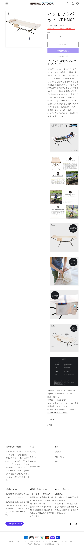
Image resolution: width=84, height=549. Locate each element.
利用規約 (33, 462)
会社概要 (58, 452)
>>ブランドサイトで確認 (57, 412)
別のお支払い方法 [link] (63, 56)
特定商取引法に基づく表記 (51, 544)
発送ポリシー (35, 457)
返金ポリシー (56, 541)
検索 (56, 462)
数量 (48, 32)
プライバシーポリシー (68, 541)
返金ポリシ (34, 452)
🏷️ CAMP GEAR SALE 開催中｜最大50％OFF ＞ (61, 28)
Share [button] (52, 419)
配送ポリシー (38, 544)
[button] (6, 3)
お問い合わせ (35, 467)
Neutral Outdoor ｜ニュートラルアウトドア (26, 542)
